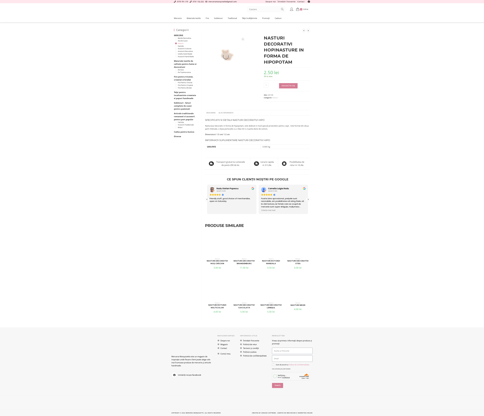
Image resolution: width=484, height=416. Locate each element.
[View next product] (308, 30)
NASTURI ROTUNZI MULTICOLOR (217, 306)
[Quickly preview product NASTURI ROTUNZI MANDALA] (282, 234)
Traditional (232, 18)
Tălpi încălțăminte (249, 18)
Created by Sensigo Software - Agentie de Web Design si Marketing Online (282, 413)
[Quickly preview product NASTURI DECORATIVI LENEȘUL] (282, 278)
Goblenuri (218, 18)
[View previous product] (304, 30)
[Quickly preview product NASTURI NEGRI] (309, 278)
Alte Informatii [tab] (226, 113)
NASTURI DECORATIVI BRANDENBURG (244, 262)
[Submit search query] (282, 9)
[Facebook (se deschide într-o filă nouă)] (308, 2)
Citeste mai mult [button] (217, 210)
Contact (301, 1)
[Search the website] (266, 9)
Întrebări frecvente (286, 1)
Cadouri (278, 18)
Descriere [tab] (211, 113)
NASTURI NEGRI (298, 305)
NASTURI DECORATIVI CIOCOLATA (244, 306)
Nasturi (275, 97)
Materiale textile (194, 18)
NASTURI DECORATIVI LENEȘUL (271, 306)
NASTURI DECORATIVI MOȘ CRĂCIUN (217, 262)
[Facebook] (174, 375)
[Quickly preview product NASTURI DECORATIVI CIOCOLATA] (255, 278)
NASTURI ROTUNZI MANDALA (271, 262)
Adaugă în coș (288, 86)
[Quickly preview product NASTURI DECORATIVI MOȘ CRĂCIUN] (228, 234)
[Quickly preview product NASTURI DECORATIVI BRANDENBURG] (255, 234)
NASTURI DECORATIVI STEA (297, 262)
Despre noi (271, 1)
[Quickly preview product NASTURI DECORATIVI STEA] (309, 234)
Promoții (266, 18)
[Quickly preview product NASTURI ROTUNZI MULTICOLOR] (228, 278)
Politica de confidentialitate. (299, 365)
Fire (207, 18)
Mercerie (178, 18)
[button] (308, 199)
